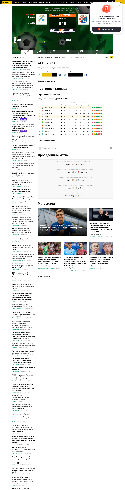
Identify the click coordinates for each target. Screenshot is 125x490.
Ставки (55, 2)
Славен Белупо (50, 128)
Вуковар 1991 (49, 134)
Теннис (85, 2)
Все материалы (44, 276)
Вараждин (48, 113)
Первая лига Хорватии (52, 57)
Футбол (17, 2)
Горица (47, 125)
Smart (72, 2)
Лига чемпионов (17, 69)
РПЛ (13, 301)
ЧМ (13, 169)
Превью (27, 53)
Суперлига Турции (17, 78)
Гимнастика (64, 2)
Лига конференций (17, 186)
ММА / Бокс (33, 2)
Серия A (14, 242)
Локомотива (49, 119)
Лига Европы (16, 203)
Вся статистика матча (46, 81)
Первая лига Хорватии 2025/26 (62, 8)
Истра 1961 (49, 122)
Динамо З (48, 108)
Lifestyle (78, 2)
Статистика (54, 53)
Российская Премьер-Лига (97, 236)
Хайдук (47, 110)
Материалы (97, 53)
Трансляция (82, 53)
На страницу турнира (46, 140)
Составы (40, 53)
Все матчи (56, 94)
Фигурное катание (45, 2)
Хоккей (24, 2)
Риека (31, 17)
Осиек (47, 131)
